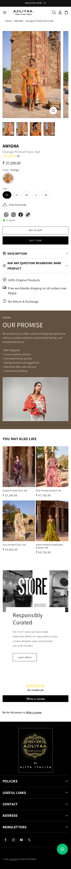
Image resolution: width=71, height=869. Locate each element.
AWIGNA (18, 20)
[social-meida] (5, 840)
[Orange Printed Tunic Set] (31, 74)
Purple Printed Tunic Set (15, 490)
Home (8, 20)
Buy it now (35, 240)
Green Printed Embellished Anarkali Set (49, 546)
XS (7, 195)
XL (46, 195)
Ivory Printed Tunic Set (14, 544)
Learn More (25, 657)
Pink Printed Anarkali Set (48, 490)
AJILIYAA (13, 859)
